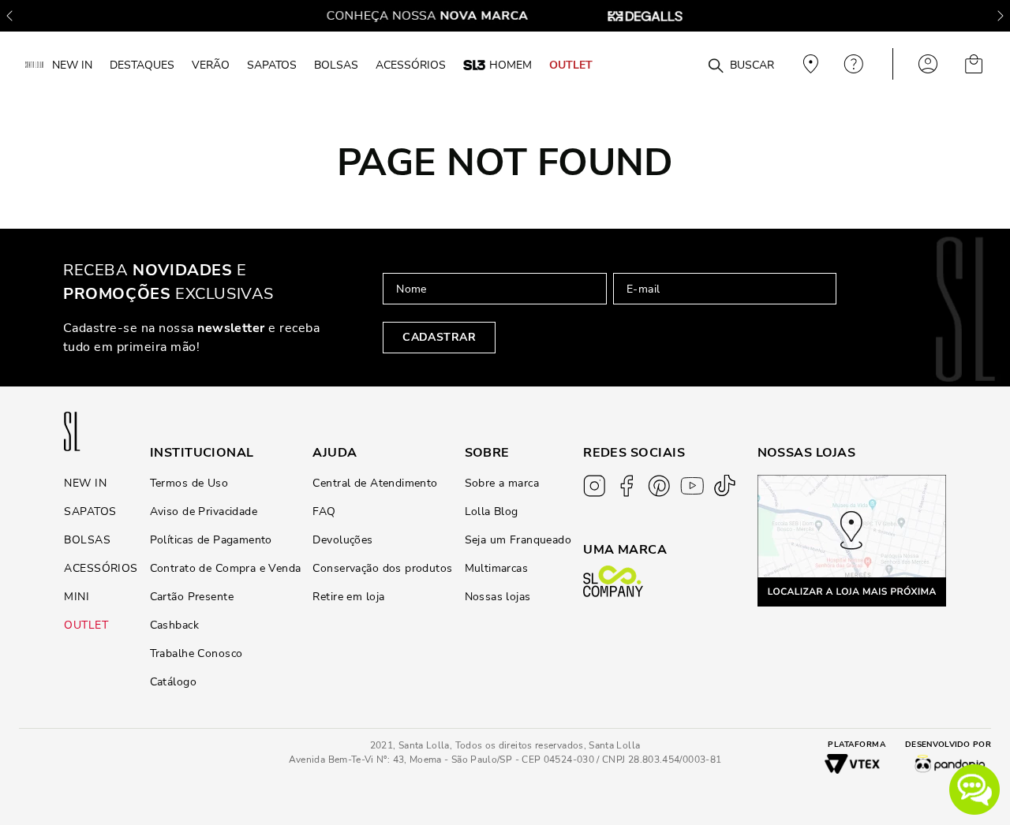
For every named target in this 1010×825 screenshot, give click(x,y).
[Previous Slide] (9, 15)
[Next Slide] (1000, 15)
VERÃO (211, 65)
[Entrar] (927, 64)
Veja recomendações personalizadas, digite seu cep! (808, 63)
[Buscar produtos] (716, 66)
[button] (974, 789)
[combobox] (688, 64)
